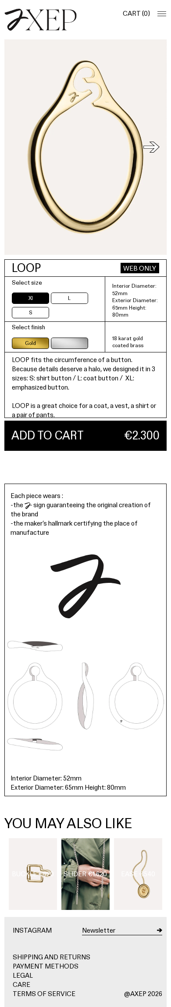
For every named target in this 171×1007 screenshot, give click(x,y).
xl (30, 298)
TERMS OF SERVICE (44, 994)
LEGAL (23, 975)
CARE (21, 984)
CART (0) (136, 13)
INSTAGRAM (32, 930)
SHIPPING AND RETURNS (51, 957)
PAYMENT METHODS (45, 966)
